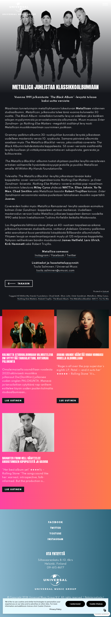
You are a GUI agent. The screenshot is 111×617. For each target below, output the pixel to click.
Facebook (57, 255)
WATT (95, 299)
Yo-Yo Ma (104, 299)
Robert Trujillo (45, 299)
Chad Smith (54, 296)
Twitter (71, 255)
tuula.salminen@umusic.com (55, 270)
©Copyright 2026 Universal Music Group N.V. (33, 597)
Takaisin (25, 283)
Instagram (42, 255)
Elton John (66, 296)
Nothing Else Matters (27, 299)
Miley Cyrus (102, 296)
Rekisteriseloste (93, 597)
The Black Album (61, 299)
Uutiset (105, 291)
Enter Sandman (79, 296)
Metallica (91, 296)
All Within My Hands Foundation (32, 296)
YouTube (55, 534)
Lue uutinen (13, 401)
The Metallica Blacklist (80, 299)
